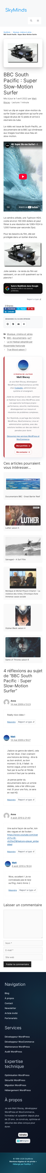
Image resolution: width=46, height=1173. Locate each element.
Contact (9, 1003)
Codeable (19, 388)
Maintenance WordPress (17, 1047)
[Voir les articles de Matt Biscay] (23, 365)
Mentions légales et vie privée (22, 1161)
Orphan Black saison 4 (15, 628)
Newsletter (10, 1008)
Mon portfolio (22, 446)
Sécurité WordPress (15, 1080)
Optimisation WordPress (17, 1075)
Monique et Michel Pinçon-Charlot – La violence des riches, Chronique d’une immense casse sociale (22, 594)
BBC (9, 338)
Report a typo (33, 299)
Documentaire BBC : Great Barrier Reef (22, 496)
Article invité (11, 1013)
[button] (31, 20)
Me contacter (21, 452)
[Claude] (13, 324)
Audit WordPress (13, 1051)
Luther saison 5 (12, 528)
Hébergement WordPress (18, 1090)
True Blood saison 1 (16, 349)
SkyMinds (7, 32)
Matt (13, 736)
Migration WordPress (15, 1085)
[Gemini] (24, 324)
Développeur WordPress (17, 1036)
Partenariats (11, 1018)
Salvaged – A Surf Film (15, 559)
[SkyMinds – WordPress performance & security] (16, 9)
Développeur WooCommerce (19, 1041)
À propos (9, 998)
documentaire (19, 338)
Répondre (11, 722)
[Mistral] (18, 324)
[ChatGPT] (7, 324)
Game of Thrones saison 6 (17, 659)
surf (29, 338)
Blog (7, 993)
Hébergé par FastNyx (22, 1164)
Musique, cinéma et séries (22, 32)
